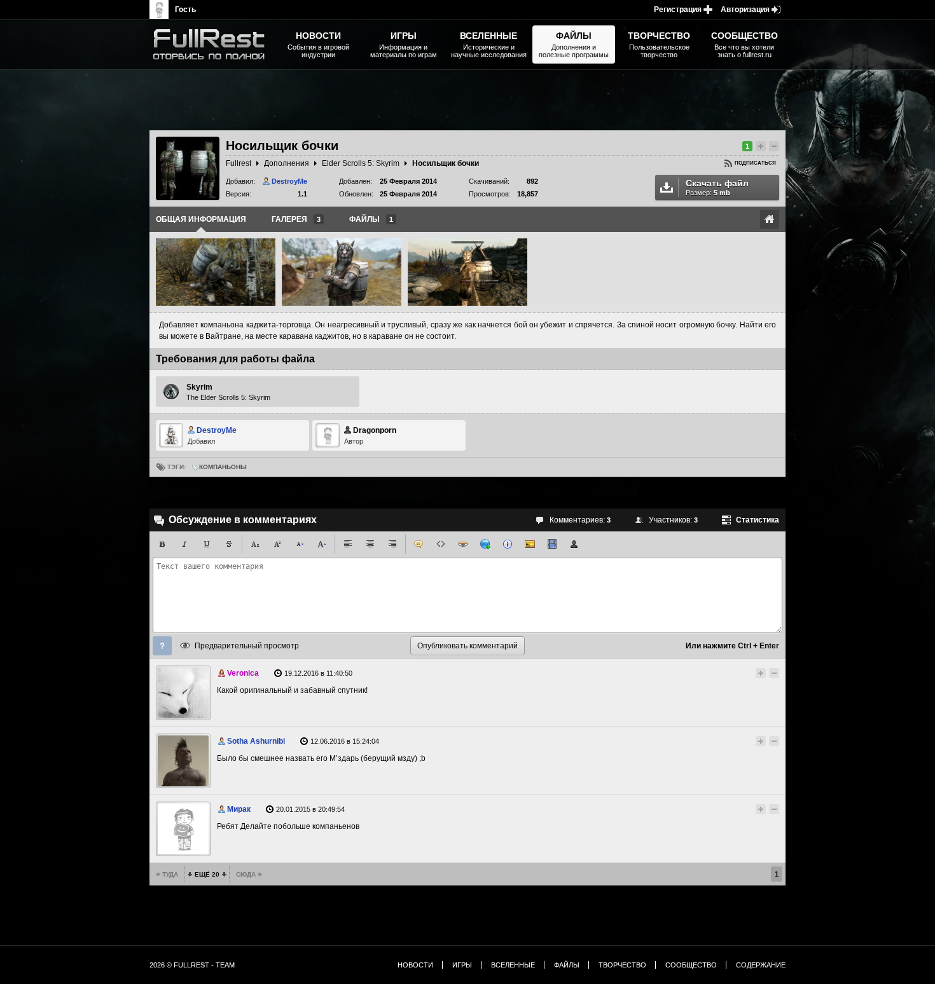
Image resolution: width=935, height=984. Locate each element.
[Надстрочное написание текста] (277, 544)
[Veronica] (183, 692)
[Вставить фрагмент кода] (440, 544)
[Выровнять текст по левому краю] (347, 544)
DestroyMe (289, 181)
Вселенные (513, 965)
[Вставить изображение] (529, 544)
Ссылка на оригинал (769, 219)
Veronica (243, 673)
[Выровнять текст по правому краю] (392, 544)
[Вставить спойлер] (463, 544)
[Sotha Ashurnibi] (183, 760)
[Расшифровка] (507, 544)
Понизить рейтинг (774, 146)
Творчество (622, 965)
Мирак (239, 809)
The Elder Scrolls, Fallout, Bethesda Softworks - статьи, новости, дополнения (213, 44)
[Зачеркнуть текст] (229, 544)
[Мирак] (183, 828)
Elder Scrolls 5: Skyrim (360, 163)
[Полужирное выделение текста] (162, 544)
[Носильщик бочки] (215, 272)
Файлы (566, 965)
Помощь (162, 645)
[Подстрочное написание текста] (255, 544)
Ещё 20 (207, 874)
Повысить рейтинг (761, 146)
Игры (462, 965)
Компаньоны (223, 466)
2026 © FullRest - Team (192, 965)
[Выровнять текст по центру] (370, 544)
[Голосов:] (749, 673)
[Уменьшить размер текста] (299, 544)
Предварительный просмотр (247, 645)
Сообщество (691, 965)
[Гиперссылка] (485, 544)
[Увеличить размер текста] (321, 544)
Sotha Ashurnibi (256, 741)
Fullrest (238, 163)
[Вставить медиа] (552, 544)
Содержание (761, 965)
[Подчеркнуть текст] (206, 544)
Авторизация (745, 9)
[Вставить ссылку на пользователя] (574, 544)
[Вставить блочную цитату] (418, 544)
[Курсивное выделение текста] (184, 544)
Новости (415, 965)
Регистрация (678, 9)
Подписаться (755, 163)
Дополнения (286, 163)
